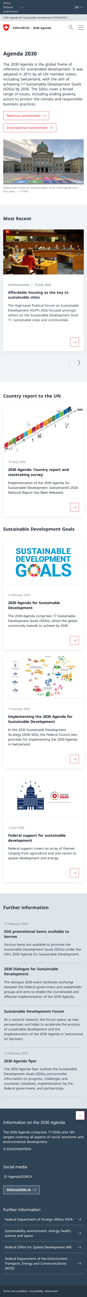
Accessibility (36, 1291)
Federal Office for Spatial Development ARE (38, 1247)
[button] (80, 1115)
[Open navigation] (81, 28)
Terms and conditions (15, 1291)
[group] (43, 290)
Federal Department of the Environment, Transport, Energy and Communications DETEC (36, 1263)
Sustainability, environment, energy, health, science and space (38, 1233)
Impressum (51, 1291)
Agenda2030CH (20, 1176)
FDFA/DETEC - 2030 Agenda (32, 28)
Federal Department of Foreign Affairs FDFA (39, 1219)
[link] (43, 940)
